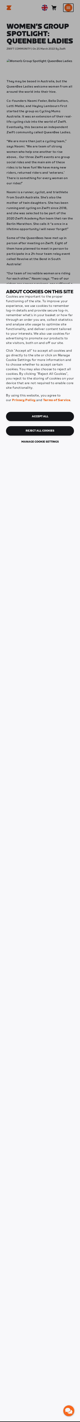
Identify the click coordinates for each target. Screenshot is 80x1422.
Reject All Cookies (40, 430)
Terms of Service (56, 400)
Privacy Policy (23, 400)
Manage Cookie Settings (40, 442)
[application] (68, 1410)
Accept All (40, 416)
